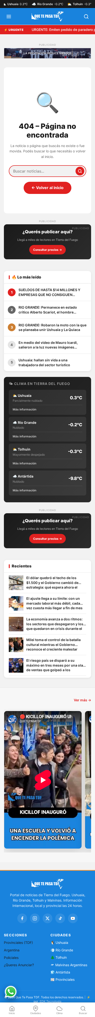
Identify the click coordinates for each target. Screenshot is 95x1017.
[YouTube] (73, 918)
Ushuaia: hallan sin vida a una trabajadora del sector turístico (44, 362)
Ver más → (82, 700)
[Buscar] (80, 171)
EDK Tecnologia (50, 1001)
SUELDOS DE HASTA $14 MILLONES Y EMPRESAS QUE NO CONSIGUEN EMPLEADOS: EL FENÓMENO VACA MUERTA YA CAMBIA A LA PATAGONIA (50, 292)
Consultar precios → (47, 250)
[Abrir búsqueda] (86, 16)
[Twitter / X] (47, 918)
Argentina (11, 950)
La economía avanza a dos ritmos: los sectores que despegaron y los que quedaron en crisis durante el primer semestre (54, 624)
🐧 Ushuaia (59, 942)
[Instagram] (35, 918)
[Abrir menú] (9, 16)
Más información (24, 409)
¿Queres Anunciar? (19, 965)
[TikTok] (60, 918)
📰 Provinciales (62, 979)
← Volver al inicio (47, 187)
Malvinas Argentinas (71, 965)
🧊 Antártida (60, 972)
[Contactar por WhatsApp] (11, 992)
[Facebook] (22, 918)
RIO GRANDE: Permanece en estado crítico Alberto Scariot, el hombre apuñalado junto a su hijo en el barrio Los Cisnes (53, 309)
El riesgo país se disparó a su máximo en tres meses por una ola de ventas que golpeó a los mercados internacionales (54, 665)
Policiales (11, 958)
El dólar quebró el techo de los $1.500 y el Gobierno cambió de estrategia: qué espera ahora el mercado (52, 583)
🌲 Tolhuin (58, 957)
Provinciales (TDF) (18, 942)
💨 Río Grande (61, 950)
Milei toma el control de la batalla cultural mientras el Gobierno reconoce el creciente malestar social (53, 645)
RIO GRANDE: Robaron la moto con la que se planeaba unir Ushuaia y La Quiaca (52, 327)
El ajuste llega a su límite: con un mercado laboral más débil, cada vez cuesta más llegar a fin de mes (54, 603)
